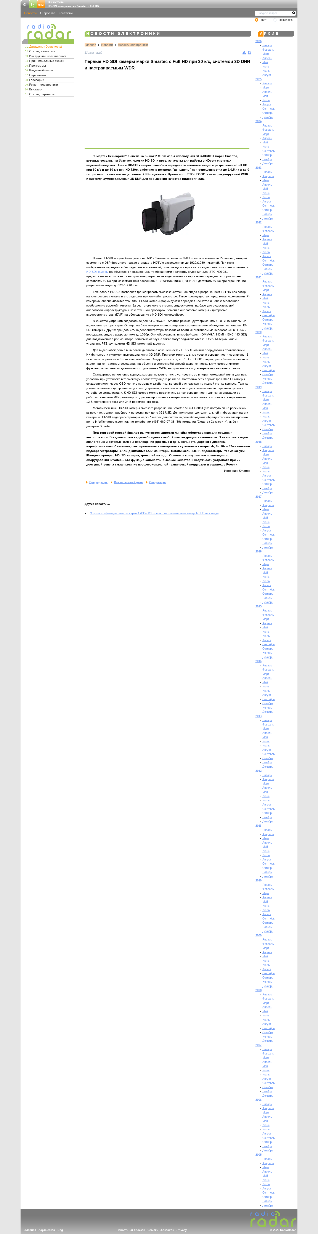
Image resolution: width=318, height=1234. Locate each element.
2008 (258, 990)
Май (265, 62)
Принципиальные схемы (46, 61)
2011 (258, 825)
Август (266, 75)
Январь (267, 45)
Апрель (267, 58)
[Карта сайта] (33, 3)
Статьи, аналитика (42, 51)
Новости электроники (133, 45)
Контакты (66, 13)
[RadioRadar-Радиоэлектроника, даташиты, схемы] (25, 3)
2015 (258, 606)
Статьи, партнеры (42, 94)
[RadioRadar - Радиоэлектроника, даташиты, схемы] (48, 31)
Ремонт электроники (43, 84)
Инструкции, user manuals (47, 56)
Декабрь (267, 117)
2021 (258, 277)
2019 (258, 387)
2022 (258, 222)
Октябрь (267, 112)
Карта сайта (47, 1230)
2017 (258, 496)
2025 (258, 79)
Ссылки (153, 1230)
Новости (30, 13)
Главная (90, 45)
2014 (258, 661)
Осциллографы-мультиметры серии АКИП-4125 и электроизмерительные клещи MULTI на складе (154, 513)
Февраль (268, 49)
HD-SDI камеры (97, 271)
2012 (258, 770)
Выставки (35, 89)
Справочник (37, 75)
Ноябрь (267, 159)
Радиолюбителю (41, 70)
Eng (60, 1230)
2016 (258, 551)
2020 (258, 332)
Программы (37, 65)
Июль (266, 70)
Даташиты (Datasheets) (45, 46)
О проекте (47, 13)
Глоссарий (36, 80)
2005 (258, 1154)
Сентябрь (268, 108)
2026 (258, 41)
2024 (258, 121)
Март (265, 53)
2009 (258, 935)
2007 (258, 1045)
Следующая (157, 482)
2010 (258, 880)
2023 (258, 167)
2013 (258, 716)
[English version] (41, 3)
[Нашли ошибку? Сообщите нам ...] (244, 52)
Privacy (182, 1230)
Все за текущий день (128, 482)
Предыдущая (98, 482)
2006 (258, 1099)
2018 (258, 441)
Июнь (266, 66)
